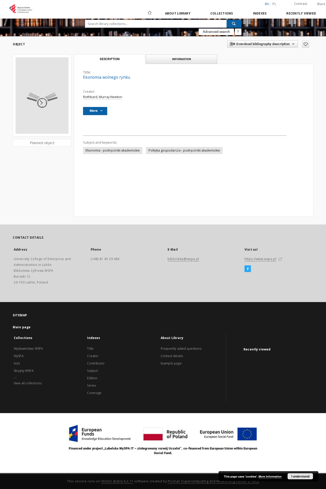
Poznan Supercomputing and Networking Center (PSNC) (213, 481)
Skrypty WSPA (24, 371)
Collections (221, 13)
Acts (17, 363)
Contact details (172, 356)
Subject (92, 371)
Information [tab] (181, 59)
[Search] (234, 24)
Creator (93, 356)
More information (270, 476)
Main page (22, 327)
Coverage (94, 393)
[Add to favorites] (305, 44)
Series (91, 385)
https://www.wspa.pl (260, 259)
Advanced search (216, 32)
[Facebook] (247, 269)
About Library (178, 13)
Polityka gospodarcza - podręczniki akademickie (184, 150)
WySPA (19, 356)
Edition (92, 378)
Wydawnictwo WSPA (28, 348)
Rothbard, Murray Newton (102, 97)
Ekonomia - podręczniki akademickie (113, 150)
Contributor (96, 363)
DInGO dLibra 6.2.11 (117, 481)
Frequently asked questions (181, 348)
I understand (300, 476)
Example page (171, 363)
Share (321, 4)
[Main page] (149, 13)
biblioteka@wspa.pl (183, 259)
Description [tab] (109, 59)
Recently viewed (301, 13)
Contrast (300, 4)
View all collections (28, 383)
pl (274, 4)
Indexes (260, 13)
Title (90, 348)
